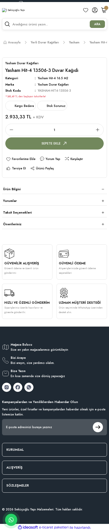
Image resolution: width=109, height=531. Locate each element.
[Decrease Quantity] (9, 130)
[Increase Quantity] (99, 130)
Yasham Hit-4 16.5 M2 (53, 78)
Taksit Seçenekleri (17, 212)
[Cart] (104, 10)
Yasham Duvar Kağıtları (53, 84)
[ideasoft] (28, 527)
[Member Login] (95, 10)
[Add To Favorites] (20, 159)
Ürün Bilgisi (12, 189)
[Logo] (13, 10)
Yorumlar (10, 200)
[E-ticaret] (54, 527)
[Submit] (98, 427)
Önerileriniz (12, 224)
